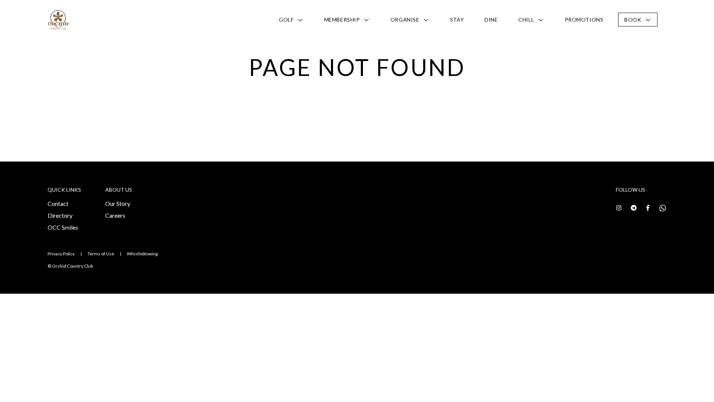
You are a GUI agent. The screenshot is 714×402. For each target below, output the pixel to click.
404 (69, 46)
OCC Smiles (63, 227)
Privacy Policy (61, 253)
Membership (342, 19)
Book (632, 19)
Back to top (675, 382)
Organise (404, 19)
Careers (115, 215)
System (39, 46)
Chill (526, 19)
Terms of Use (100, 253)
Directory (60, 215)
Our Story (117, 203)
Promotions (584, 19)
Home (8, 46)
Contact (58, 203)
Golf (286, 19)
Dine (491, 19)
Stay (457, 19)
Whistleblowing (142, 253)
